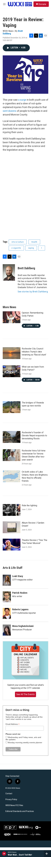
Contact (8, 794)
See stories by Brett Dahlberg (33, 291)
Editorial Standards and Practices (19, 811)
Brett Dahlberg (26, 268)
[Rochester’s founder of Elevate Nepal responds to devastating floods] (11, 437)
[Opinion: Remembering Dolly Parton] (11, 317)
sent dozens (9, 110)
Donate (42, 4)
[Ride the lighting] (11, 510)
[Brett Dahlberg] (9, 272)
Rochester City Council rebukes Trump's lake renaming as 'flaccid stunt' (34, 351)
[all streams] (47, 853)
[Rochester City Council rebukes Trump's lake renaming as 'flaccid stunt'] (11, 353)
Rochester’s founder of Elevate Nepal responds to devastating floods (34, 435)
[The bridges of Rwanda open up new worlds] (11, 407)
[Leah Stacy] (7, 580)
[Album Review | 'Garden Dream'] (11, 527)
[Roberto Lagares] (7, 613)
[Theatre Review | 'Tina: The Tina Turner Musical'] (11, 544)
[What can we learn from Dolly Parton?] (11, 371)
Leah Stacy (17, 576)
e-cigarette (16, 248)
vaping (31, 248)
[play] (4, 853)
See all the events (25, 694)
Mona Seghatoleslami (23, 626)
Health (34, 242)
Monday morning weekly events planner (25, 742)
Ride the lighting (29, 505)
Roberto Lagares (20, 609)
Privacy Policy (11, 799)
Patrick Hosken (19, 592)
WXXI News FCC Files (14, 805)
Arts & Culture (18, 242)
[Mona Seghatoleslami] (7, 630)
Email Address (12, 724)
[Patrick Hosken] (7, 596)
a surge (22, 99)
